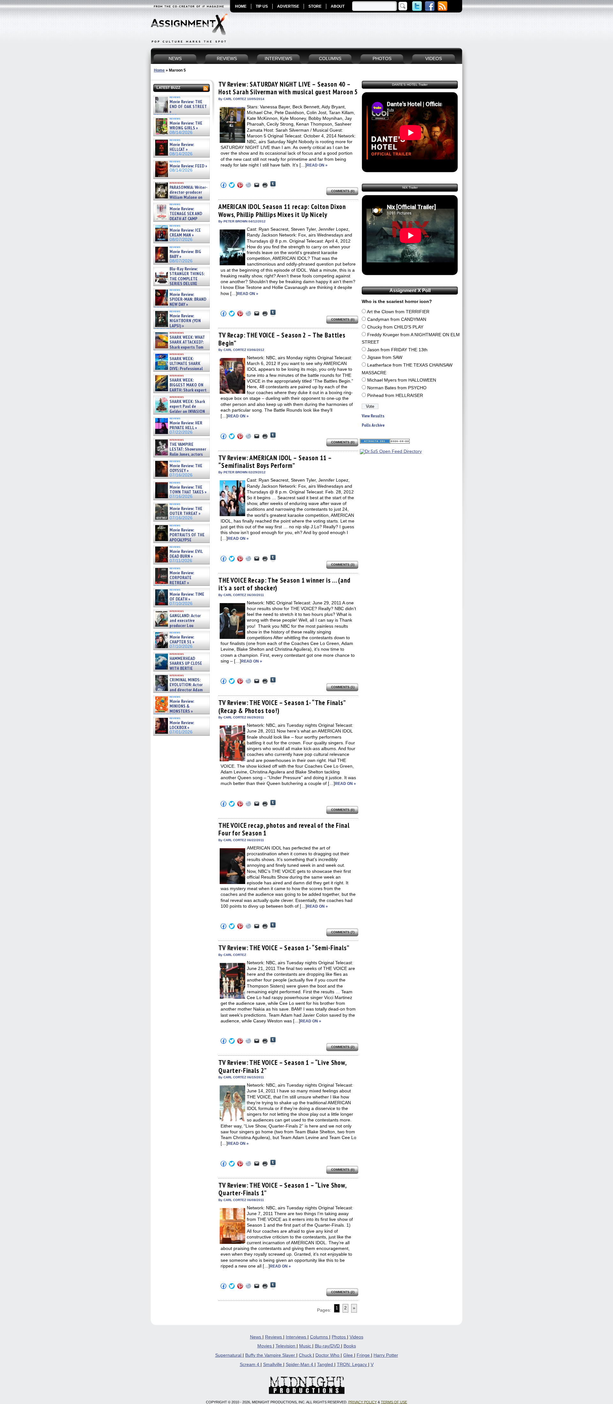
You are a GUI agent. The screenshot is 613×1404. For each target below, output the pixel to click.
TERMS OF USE (394, 1402)
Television (286, 1346)
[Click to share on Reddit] (248, 185)
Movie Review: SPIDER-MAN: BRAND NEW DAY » (188, 299)
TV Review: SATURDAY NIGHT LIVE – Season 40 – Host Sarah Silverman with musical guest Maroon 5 (288, 88)
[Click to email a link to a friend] (257, 185)
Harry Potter (386, 1355)
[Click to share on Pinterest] (240, 185)
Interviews (296, 1337)
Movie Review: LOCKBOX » (182, 725)
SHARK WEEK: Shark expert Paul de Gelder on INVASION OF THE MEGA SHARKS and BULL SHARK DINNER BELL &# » (180, 414)
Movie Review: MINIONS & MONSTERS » (182, 706)
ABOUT (337, 6)
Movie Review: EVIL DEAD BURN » (186, 554)
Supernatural (229, 1355)
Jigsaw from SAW (384, 357)
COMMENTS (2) (342, 1047)
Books (350, 1346)
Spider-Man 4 (300, 1364)
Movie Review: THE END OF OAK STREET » (188, 106)
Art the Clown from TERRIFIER (398, 311)
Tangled (325, 1364)
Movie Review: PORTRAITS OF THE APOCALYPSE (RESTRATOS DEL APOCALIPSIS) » (179, 540)
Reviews (274, 1337)
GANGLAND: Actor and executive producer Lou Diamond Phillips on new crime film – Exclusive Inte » (181, 625)
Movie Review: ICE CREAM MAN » (185, 233)
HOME (240, 6)
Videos (356, 1337)
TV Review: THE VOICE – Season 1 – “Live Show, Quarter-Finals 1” (282, 1189)
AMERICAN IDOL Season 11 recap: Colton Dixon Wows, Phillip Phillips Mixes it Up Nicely (282, 210)
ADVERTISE (288, 6)
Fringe (364, 1355)
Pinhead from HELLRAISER (395, 395)
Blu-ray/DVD (328, 1346)
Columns (319, 1337)
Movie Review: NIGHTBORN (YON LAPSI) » (185, 321)
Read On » (317, 165)
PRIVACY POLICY (362, 1402)
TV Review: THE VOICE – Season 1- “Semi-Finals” (284, 947)
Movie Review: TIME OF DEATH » (187, 597)
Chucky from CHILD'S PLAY (395, 327)
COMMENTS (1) (342, 687)
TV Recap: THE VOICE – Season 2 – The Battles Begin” (281, 339)
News (256, 1337)
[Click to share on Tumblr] (273, 185)
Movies (265, 1346)
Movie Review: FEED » (188, 166)
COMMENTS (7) (342, 932)
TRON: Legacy (352, 1364)
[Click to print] (265, 185)
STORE (315, 6)
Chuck (306, 1355)
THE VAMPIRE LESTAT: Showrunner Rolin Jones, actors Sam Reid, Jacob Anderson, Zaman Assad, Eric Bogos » (180, 454)
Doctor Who (328, 1355)
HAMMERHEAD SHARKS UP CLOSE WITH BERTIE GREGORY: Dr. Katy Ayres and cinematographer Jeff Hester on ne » (180, 671)
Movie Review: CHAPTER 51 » (182, 640)
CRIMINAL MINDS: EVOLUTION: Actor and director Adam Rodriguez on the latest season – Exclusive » (178, 690)
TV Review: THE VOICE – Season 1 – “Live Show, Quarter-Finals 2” (282, 1066)
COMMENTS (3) (342, 564)
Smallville (273, 1364)
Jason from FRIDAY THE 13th (397, 349)
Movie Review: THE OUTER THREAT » (186, 511)
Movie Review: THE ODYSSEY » (186, 468)
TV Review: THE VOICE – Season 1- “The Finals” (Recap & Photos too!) (281, 706)
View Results (373, 416)
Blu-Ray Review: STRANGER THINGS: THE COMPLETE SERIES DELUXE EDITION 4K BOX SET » (179, 279)
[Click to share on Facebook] (223, 185)
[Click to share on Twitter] (232, 185)
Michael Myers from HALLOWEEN (401, 380)
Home (159, 70)
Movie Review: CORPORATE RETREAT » (182, 577)
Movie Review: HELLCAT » (182, 147)
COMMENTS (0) (342, 191)
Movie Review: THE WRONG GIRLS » (186, 126)
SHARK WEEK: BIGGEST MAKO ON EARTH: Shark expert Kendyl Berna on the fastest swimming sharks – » (180, 390)
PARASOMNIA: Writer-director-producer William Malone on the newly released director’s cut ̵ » (181, 197)
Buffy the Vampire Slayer (270, 1355)
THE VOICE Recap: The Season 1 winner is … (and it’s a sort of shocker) (284, 584)
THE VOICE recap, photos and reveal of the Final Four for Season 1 (283, 829)
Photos (339, 1337)
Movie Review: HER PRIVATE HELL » (186, 426)
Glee (348, 1355)
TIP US (262, 6)
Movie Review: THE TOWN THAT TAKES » (188, 490)
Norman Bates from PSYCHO (397, 387)
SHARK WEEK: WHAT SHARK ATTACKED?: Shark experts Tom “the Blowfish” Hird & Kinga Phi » (179, 347)
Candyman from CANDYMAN (396, 319)
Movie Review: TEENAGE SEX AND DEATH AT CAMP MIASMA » (178, 216)
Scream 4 (250, 1364)
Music (305, 1346)
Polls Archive (373, 425)
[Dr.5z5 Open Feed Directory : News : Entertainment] (391, 451)
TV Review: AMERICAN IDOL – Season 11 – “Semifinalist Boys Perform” (275, 462)
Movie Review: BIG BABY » (185, 254)
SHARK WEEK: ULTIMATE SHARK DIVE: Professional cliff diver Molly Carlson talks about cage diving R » (181, 368)
